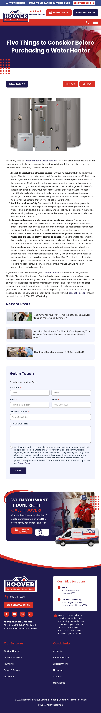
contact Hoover (77, 292)
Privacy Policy (24, 463)
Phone (55, 399)
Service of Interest (19, 411)
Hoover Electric (51, 272)
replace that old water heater (40, 160)
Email (13, 399)
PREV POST (70, 83)
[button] (87, 22)
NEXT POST (87, 83)
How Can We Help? (19, 423)
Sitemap (58, 704)
